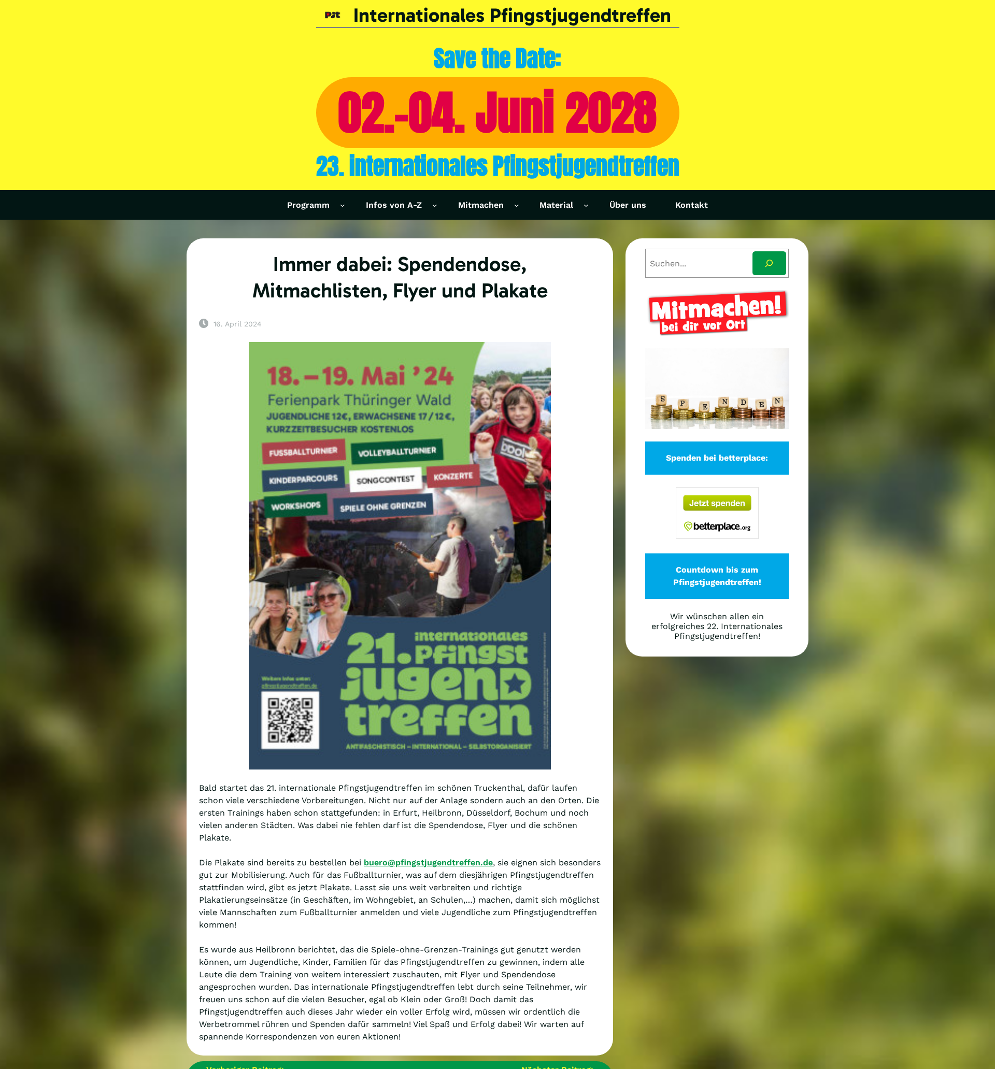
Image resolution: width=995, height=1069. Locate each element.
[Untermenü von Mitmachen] (516, 205)
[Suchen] (769, 263)
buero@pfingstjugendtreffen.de (428, 862)
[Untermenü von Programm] (342, 205)
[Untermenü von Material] (586, 205)
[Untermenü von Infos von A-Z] (434, 205)
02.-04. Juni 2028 (497, 112)
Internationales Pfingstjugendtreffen (512, 15)
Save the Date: (497, 58)
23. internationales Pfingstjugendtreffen (497, 166)
